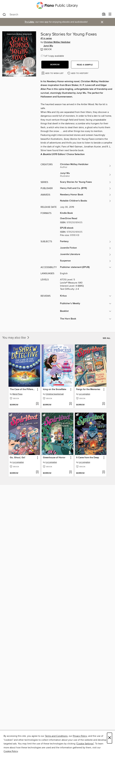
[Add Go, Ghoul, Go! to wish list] (37, 472)
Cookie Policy (11, 751)
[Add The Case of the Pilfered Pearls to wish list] (37, 404)
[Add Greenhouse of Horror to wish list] (70, 472)
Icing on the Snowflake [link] (54, 389)
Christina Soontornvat (55, 394)
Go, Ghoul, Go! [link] (17, 457)
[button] (55, 65)
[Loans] (104, 14)
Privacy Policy (80, 736)
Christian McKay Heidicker (57, 42)
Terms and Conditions (56, 736)
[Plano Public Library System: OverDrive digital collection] (57, 5)
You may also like (14, 338)
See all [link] (106, 338)
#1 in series (46, 38)
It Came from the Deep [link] (87, 457)
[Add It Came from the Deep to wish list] (103, 472)
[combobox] (51, 14)
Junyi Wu (48, 46)
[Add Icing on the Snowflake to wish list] (70, 404)
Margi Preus (17, 394)
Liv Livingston (84, 394)
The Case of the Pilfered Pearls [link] (23, 389)
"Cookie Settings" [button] (85, 743)
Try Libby (29, 22)
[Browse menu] (110, 14)
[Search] (4, 14)
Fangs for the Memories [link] (88, 389)
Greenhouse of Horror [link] (54, 457)
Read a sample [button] (85, 64)
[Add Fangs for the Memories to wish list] (103, 404)
